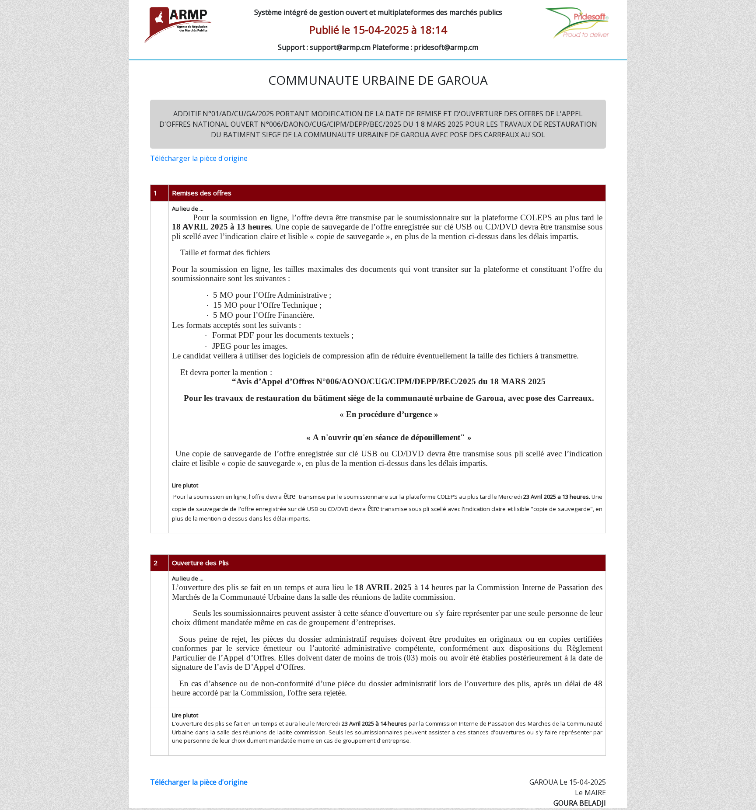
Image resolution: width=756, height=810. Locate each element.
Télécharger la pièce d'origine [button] (199, 158)
